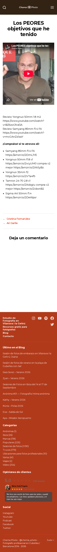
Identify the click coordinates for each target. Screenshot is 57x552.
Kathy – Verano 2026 (14, 400)
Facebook (8, 524)
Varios (6, 457)
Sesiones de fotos (12, 446)
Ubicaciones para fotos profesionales (23, 453)
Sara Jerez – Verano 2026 (16, 372)
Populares (8, 442)
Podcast (7, 520)
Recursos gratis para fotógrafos (15, 328)
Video (6, 465)
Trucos (7, 450)
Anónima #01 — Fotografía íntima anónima (26, 393)
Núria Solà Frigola (19, 486)
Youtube (8, 517)
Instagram (8, 513)
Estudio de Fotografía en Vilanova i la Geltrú (14, 321)
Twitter (7, 528)
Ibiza (5, 435)
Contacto (8, 336)
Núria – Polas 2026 (13, 406)
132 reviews (39, 481)
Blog (5, 333)
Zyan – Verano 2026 (13, 378)
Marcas (7, 438)
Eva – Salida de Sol (13, 412)
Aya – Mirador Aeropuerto (17, 418)
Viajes (6, 461)
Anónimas (8, 431)
